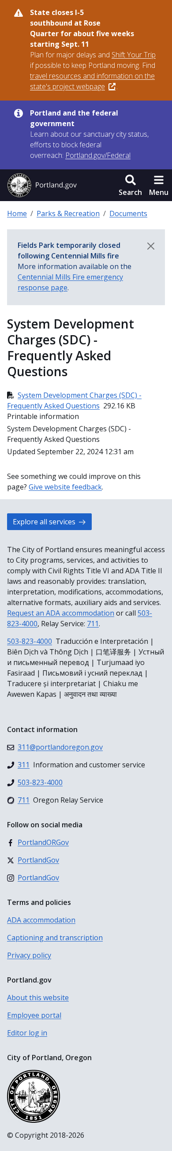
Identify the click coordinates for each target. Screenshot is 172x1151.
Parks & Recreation (68, 213)
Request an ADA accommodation (60, 613)
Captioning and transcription (55, 937)
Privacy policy (29, 955)
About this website (38, 997)
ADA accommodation (41, 920)
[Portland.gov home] (42, 185)
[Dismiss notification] (151, 246)
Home (17, 213)
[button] (130, 185)
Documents (128, 213)
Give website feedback (65, 487)
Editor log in (27, 1033)
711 (93, 623)
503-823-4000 (29, 641)
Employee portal (34, 1015)
